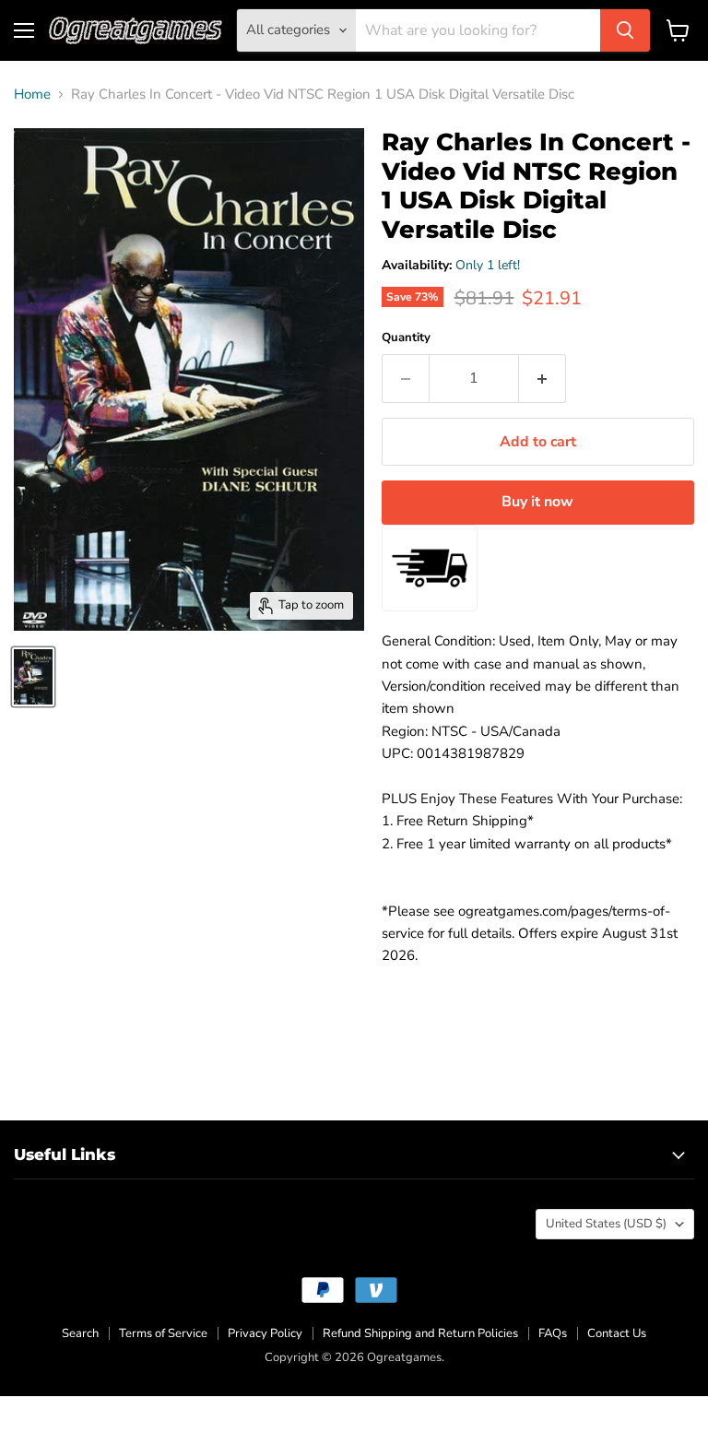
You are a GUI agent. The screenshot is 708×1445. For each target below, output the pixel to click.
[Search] (625, 30)
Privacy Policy (265, 1333)
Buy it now (537, 502)
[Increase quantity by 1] (542, 378)
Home (32, 94)
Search (80, 1333)
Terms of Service (163, 1333)
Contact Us (616, 1333)
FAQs (552, 1333)
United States (606, 1223)
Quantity (406, 338)
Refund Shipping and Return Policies (420, 1333)
